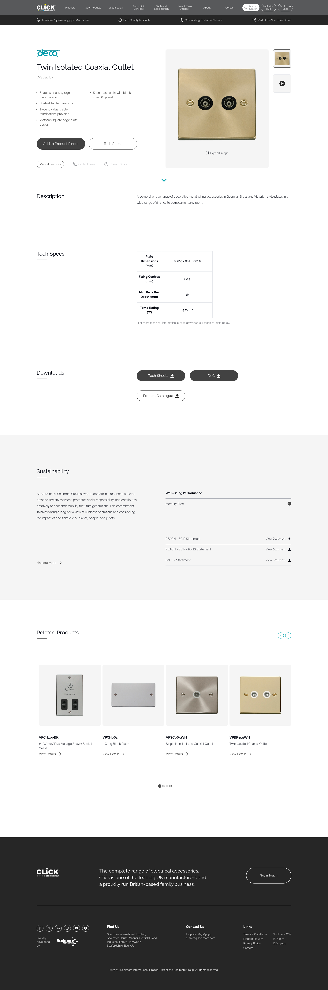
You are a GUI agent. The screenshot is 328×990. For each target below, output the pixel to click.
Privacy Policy (252, 943)
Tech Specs (113, 144)
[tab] (159, 786)
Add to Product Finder (61, 144)
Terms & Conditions (255, 934)
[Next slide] (288, 635)
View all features (50, 164)
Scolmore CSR (282, 934)
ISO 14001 (279, 943)
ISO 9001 (279, 938)
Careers (248, 947)
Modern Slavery (253, 938)
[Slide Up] (164, 182)
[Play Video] (282, 83)
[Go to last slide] (281, 635)
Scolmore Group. (184, 969)
